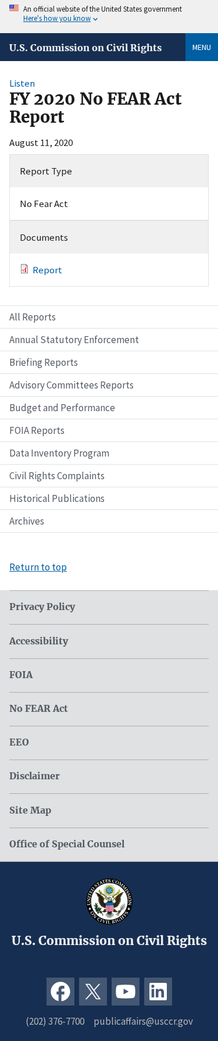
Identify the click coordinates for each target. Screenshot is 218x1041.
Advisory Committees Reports (71, 385)
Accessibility (38, 641)
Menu (201, 47)
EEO (19, 742)
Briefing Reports (43, 362)
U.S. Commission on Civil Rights (85, 48)
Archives (26, 521)
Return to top (38, 567)
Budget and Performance (62, 407)
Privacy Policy (42, 606)
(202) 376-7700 (55, 1021)
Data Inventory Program (59, 453)
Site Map (30, 810)
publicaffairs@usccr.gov (143, 1021)
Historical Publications (57, 498)
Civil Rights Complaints (57, 475)
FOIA (21, 674)
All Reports (32, 317)
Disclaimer (34, 776)
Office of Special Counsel (66, 844)
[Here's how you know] (109, 16)
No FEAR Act (38, 708)
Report (47, 269)
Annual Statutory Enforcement (74, 339)
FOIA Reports (37, 430)
